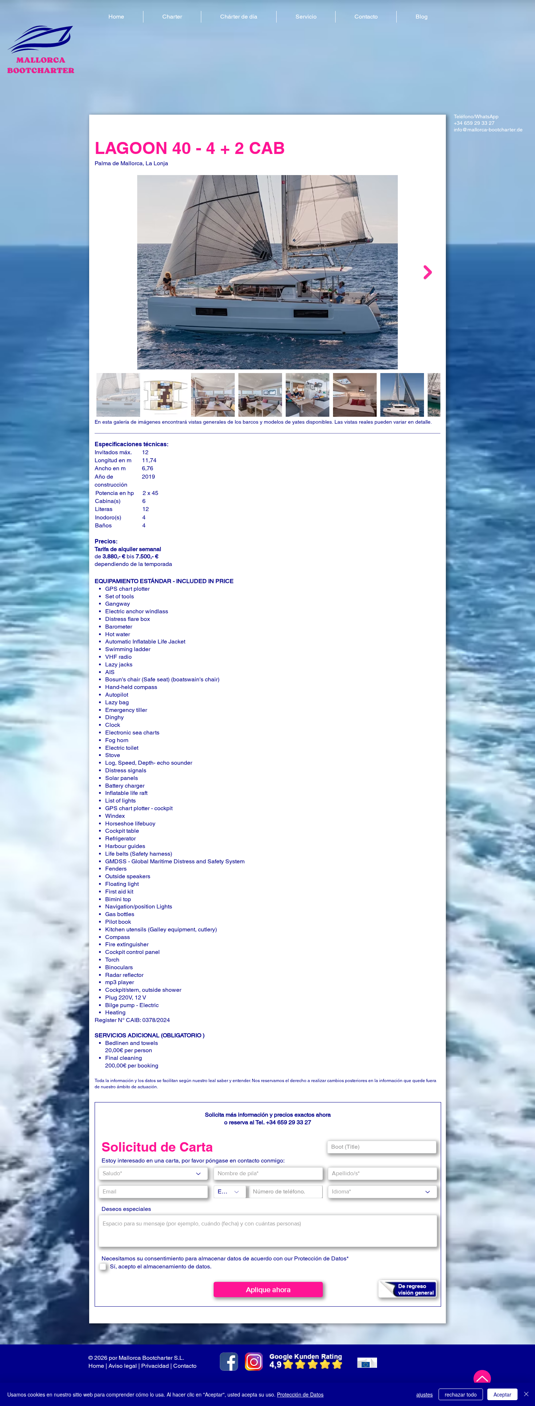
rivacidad (157, 1365)
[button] (172, 17)
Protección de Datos (300, 1394)
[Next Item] (428, 272)
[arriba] (482, 1379)
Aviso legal (122, 1365)
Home (96, 1365)
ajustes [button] (424, 1394)
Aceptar (502, 1394)
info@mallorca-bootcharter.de (488, 129)
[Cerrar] (526, 1394)
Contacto (185, 1365)
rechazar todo (461, 1394)
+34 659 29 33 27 (474, 123)
